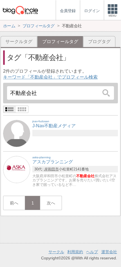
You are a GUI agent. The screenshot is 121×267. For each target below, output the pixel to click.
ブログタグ (99, 41)
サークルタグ (18, 41)
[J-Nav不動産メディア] (16, 133)
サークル (56, 252)
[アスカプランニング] (16, 169)
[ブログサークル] (20, 10)
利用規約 (75, 252)
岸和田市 (51, 169)
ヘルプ (92, 252)
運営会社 (109, 252)
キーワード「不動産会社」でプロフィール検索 (50, 77)
